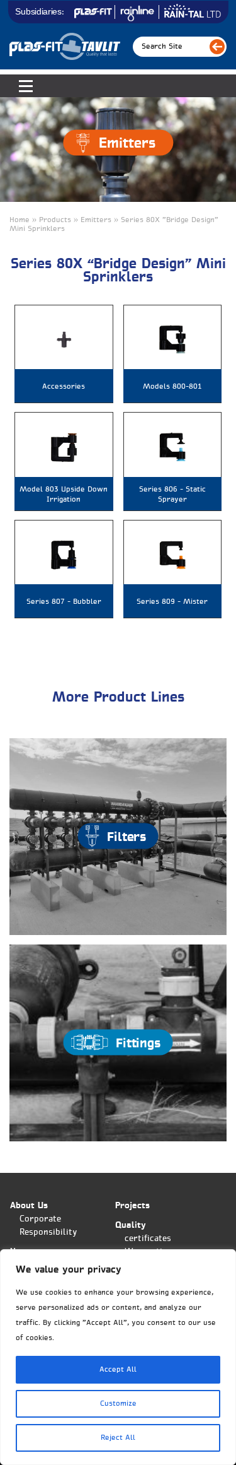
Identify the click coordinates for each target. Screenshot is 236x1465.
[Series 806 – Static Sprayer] (172, 447)
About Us (29, 1206)
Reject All (118, 1438)
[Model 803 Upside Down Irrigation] (63, 447)
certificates (148, 1239)
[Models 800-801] (172, 340)
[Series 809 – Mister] (172, 555)
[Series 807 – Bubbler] (63, 555)
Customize (118, 1404)
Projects (132, 1206)
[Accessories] (63, 340)
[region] (118, 1357)
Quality (130, 1226)
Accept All (118, 1370)
